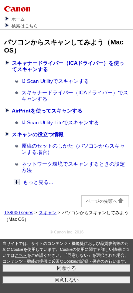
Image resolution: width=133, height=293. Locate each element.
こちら (21, 255)
